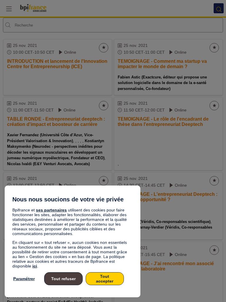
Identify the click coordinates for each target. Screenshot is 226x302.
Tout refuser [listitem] (63, 278)
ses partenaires (51, 210)
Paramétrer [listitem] (24, 278)
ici (34, 266)
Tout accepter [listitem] (104, 278)
